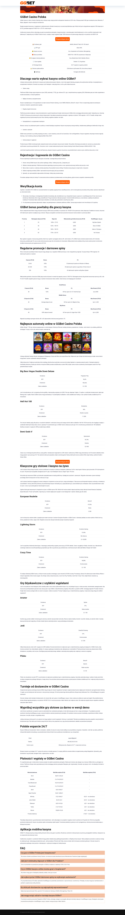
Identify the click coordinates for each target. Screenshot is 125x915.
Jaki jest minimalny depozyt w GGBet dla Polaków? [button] (42, 861)
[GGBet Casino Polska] (27, 2)
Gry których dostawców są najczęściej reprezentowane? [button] (44, 887)
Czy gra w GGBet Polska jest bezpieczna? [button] (38, 853)
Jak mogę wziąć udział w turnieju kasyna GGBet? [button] (41, 895)
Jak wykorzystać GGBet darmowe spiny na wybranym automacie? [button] (48, 877)
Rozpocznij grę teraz (62, 39)
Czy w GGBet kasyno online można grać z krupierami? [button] (43, 869)
